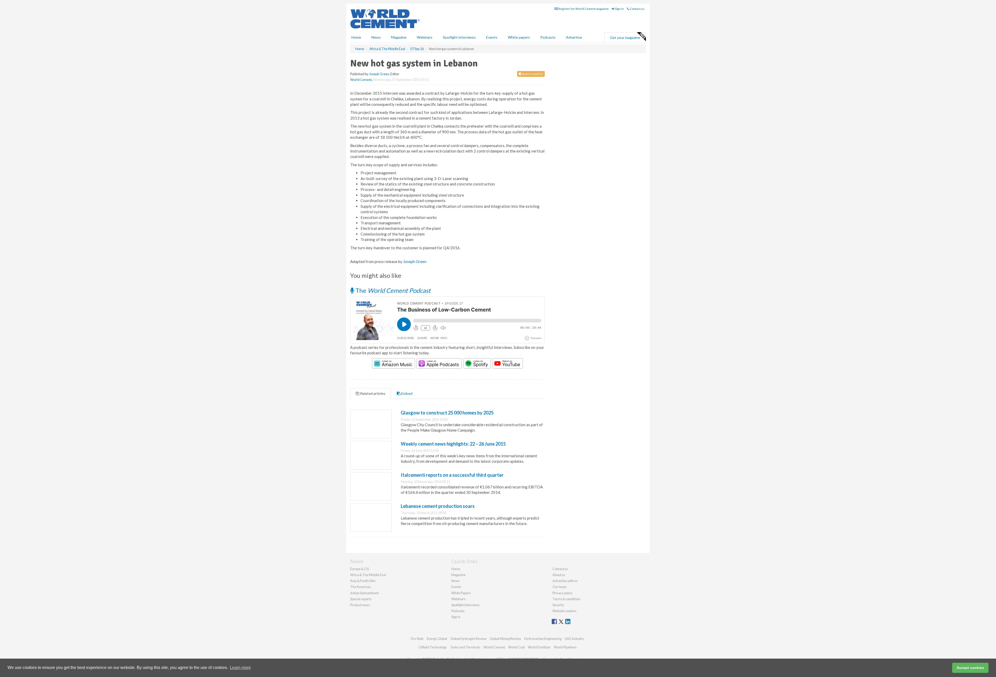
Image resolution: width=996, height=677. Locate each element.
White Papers (461, 593)
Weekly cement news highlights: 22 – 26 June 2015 (453, 444)
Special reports (360, 599)
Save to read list (532, 74)
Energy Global (437, 639)
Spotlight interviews (459, 37)
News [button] (376, 37)
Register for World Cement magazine (583, 8)
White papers (519, 37)
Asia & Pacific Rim (363, 581)
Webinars (424, 37)
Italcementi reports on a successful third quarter (452, 475)
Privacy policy (562, 593)
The (392, 290)
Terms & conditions (566, 599)
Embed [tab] (406, 393)
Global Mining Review (505, 639)
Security (558, 605)
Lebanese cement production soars (438, 506)
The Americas (360, 587)
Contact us (637, 8)
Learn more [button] (240, 667)
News (455, 581)
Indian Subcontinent (364, 593)
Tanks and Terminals (465, 647)
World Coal (516, 647)
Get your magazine (625, 37)
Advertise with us (565, 581)
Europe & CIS (359, 569)
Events (491, 37)
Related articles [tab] (372, 393)
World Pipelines (565, 647)
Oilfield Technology (432, 647)
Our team (559, 587)
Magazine (398, 37)
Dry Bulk (417, 639)
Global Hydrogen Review (468, 639)
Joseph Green (379, 74)
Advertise (574, 37)
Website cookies (564, 611)
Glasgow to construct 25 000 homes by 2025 (447, 413)
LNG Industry (574, 639)
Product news (360, 605)
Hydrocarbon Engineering (543, 639)
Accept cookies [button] (970, 668)
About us (558, 575)
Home (356, 37)
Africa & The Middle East (368, 575)
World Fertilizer (539, 647)
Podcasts (548, 37)
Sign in (619, 8)
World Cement (361, 80)
